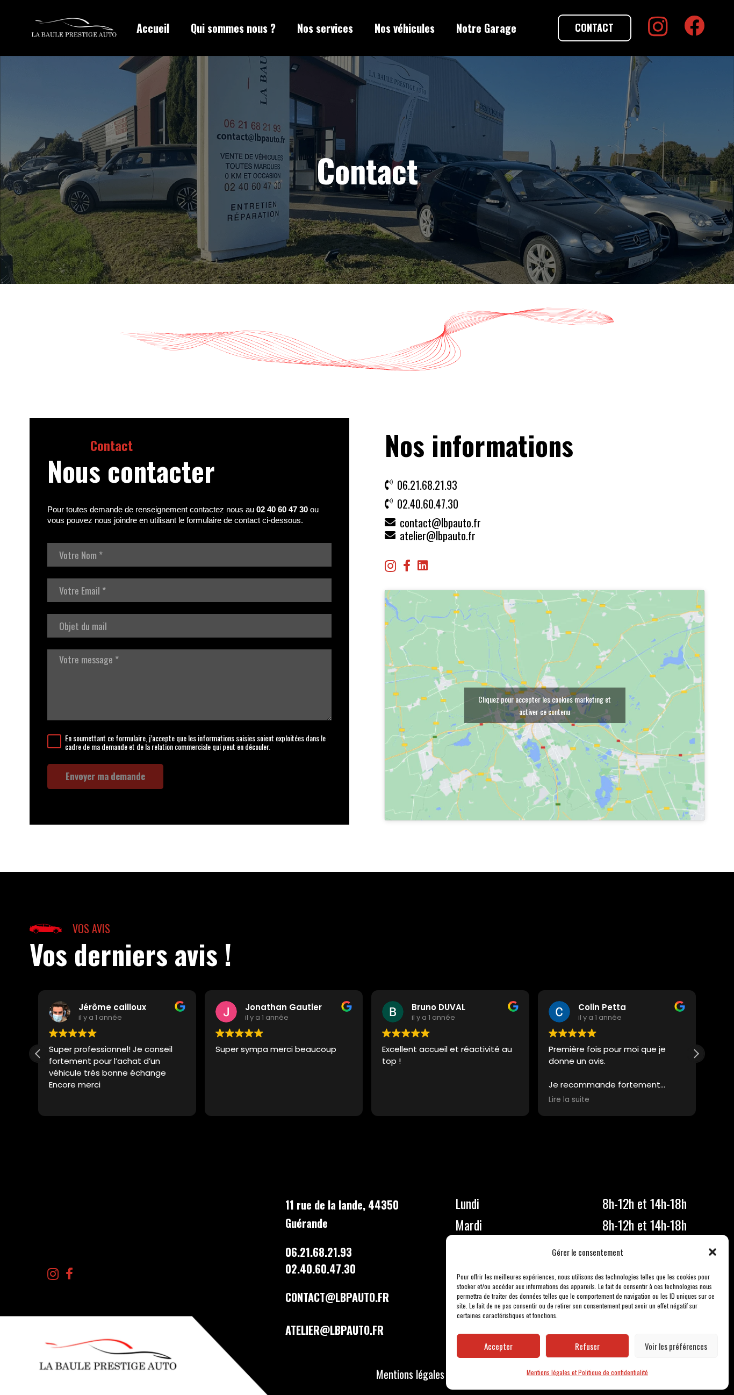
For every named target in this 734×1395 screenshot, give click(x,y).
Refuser (587, 1346)
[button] (712, 1252)
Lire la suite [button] (569, 1100)
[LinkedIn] (423, 565)
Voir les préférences (676, 1346)
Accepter (498, 1346)
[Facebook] (694, 26)
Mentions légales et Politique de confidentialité (587, 1372)
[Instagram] (658, 27)
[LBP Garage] (74, 28)
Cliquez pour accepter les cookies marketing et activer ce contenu (544, 705)
